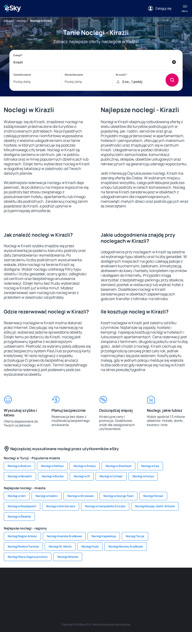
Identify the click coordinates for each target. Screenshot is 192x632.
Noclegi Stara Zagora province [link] (28, 557)
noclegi (21, 21)
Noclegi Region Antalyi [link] (22, 536)
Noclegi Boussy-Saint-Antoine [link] (155, 506)
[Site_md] (96, 581)
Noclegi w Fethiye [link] (52, 466)
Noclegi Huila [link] (90, 546)
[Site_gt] (88, 592)
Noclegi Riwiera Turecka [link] (23, 546)
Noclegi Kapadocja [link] (104, 536)
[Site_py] (117, 592)
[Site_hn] (103, 592)
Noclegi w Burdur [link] (53, 476)
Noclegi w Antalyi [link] (85, 466)
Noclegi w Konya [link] (143, 476)
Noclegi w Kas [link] (150, 466)
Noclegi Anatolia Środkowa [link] (64, 536)
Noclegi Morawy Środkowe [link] (125, 546)
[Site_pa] (166, 581)
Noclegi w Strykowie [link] (80, 496)
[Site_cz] (81, 581)
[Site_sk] (110, 581)
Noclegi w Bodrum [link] (19, 466)
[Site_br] (11, 581)
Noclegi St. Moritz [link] (60, 546)
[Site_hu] (124, 581)
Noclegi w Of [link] (82, 476)
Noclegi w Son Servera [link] (60, 506)
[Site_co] (138, 581)
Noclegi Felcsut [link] (153, 496)
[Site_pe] (53, 581)
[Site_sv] (180, 581)
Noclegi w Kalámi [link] (47, 496)
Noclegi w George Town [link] (118, 496)
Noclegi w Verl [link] (17, 496)
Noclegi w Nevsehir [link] (20, 476)
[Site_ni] (74, 592)
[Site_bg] (39, 581)
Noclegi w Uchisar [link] (111, 476)
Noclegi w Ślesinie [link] (19, 516)
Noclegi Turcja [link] (135, 536)
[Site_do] (152, 581)
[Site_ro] (25, 581)
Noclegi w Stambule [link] (118, 466)
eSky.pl (8, 21)
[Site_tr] (67, 581)
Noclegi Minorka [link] (67, 557)
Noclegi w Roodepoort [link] (22, 506)
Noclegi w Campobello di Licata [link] (105, 506)
